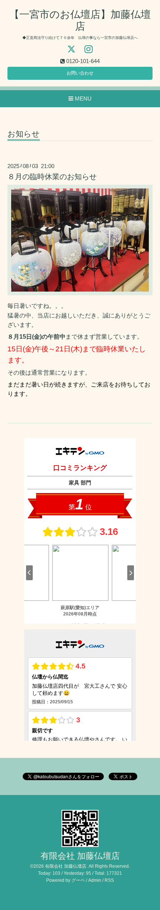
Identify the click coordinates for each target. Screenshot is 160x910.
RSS (109, 880)
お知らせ (23, 134)
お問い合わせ (80, 73)
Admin (94, 880)
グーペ (78, 880)
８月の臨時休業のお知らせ (52, 177)
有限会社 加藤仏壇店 (80, 856)
